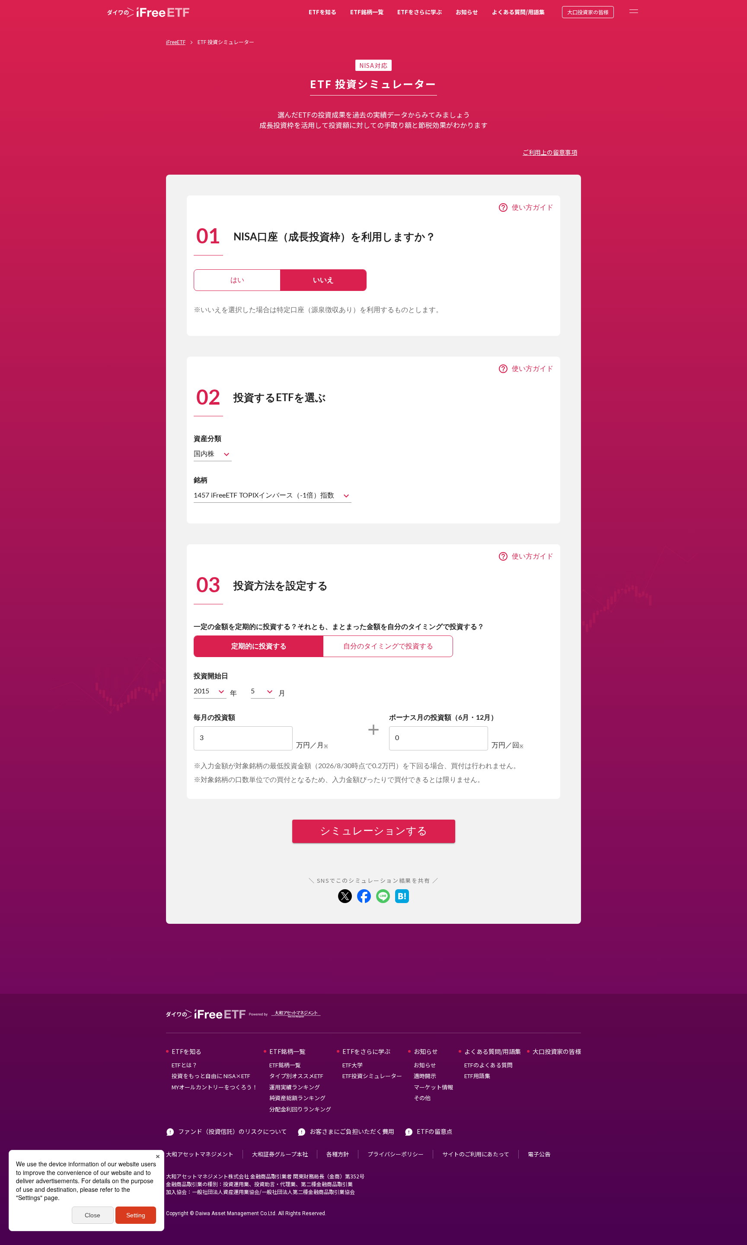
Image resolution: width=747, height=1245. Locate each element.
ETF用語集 (477, 1076)
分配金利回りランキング (300, 1109)
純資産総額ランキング (297, 1098)
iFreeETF (175, 41)
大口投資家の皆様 (588, 12)
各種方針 (337, 1154)
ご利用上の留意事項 (550, 152)
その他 (422, 1098)
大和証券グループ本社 (280, 1154)
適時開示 (425, 1076)
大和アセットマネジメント (199, 1154)
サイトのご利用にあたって (475, 1154)
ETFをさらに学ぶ (419, 12)
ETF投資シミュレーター (372, 1076)
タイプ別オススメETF (296, 1076)
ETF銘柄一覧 (366, 12)
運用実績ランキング (294, 1087)
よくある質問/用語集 (518, 12)
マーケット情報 (433, 1087)
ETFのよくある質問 (488, 1065)
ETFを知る (322, 12)
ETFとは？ (185, 1065)
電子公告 (539, 1154)
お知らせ (467, 12)
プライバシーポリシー (395, 1154)
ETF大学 (352, 1065)
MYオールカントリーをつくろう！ (215, 1087)
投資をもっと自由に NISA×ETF (211, 1076)
